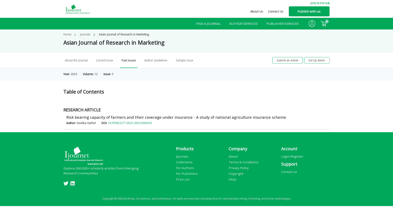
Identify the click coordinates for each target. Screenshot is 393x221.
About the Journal (76, 60)
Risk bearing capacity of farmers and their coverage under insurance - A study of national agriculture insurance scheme (176, 117)
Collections (184, 162)
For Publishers (187, 173)
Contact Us (275, 11)
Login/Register (292, 156)
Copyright (236, 173)
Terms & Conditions (244, 162)
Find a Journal (208, 23)
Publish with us (309, 11)
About (233, 156)
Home (67, 34)
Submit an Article (287, 60)
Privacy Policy (239, 168)
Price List (183, 179)
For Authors (185, 168)
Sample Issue (184, 60)
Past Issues (129, 60)
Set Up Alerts (316, 60)
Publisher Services (283, 23)
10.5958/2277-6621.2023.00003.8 (130, 123)
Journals (85, 34)
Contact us (289, 171)
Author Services (243, 23)
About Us (256, 11)
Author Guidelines (155, 60)
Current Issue (104, 60)
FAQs (232, 179)
